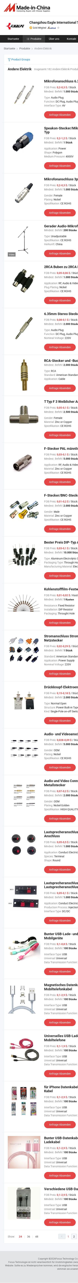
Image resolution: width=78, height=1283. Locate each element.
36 (28, 1236)
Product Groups (20, 59)
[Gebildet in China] (27, 7)
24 (20, 1236)
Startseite (13, 39)
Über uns (54, 39)
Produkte (35, 39)
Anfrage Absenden (60, 115)
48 (36, 1236)
